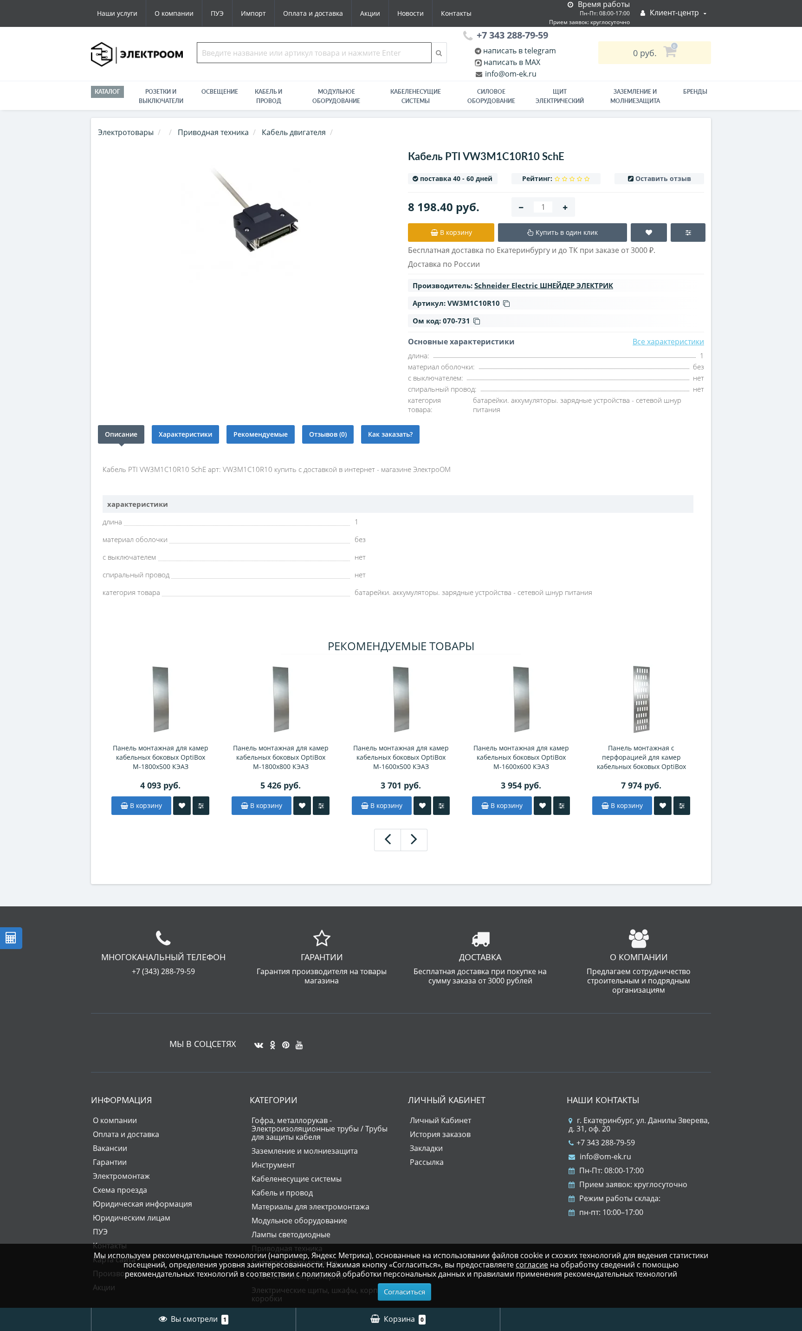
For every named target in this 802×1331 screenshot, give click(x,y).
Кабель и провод (268, 96)
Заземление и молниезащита (305, 1151)
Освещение (219, 91)
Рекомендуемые (260, 434)
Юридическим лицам (131, 1218)
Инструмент (273, 1165)
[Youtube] (297, 1041)
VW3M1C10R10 (473, 303)
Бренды (695, 91)
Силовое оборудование (491, 96)
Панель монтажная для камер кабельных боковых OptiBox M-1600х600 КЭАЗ (521, 757)
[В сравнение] (201, 805)
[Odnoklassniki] (270, 1041)
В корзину (145, 805)
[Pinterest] (283, 1041)
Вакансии (110, 1148)
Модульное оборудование (336, 96)
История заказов (440, 1134)
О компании (174, 13)
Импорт (253, 13)
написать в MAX (512, 62)
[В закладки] (182, 805)
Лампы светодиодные (291, 1234)
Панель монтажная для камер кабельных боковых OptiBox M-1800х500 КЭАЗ (160, 757)
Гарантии (110, 1162)
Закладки (426, 1148)
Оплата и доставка (313, 13)
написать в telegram (518, 50)
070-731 (456, 320)
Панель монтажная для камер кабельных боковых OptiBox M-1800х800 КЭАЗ (281, 757)
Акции (370, 13)
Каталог (107, 91)
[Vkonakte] (256, 1041)
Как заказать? (390, 434)
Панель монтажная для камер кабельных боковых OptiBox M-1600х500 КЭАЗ (401, 757)
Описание (121, 434)
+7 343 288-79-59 (605, 1142)
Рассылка (427, 1162)
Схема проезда (120, 1190)
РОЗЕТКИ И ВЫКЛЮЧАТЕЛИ (161, 96)
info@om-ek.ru (510, 74)
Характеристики (185, 434)
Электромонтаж (121, 1176)
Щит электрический (560, 96)
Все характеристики (668, 341)
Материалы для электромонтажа (310, 1207)
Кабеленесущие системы (415, 96)
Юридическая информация (142, 1204)
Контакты (456, 13)
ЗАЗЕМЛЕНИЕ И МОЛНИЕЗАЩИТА (635, 96)
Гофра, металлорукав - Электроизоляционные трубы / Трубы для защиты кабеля (320, 1128)
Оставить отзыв (663, 178)
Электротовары (126, 132)
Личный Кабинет (440, 1120)
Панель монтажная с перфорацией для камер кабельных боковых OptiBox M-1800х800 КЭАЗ (641, 757)
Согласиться (404, 1291)
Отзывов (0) (328, 434)
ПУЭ (217, 13)
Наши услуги (117, 13)
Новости (410, 13)
